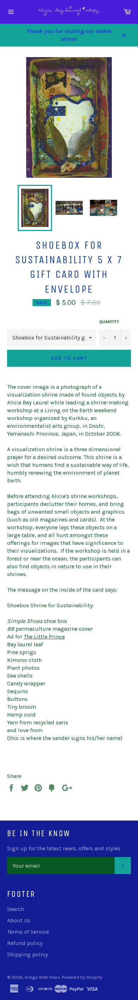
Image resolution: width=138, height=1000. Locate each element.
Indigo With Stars (42, 977)
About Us (18, 920)
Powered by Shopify (82, 977)
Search (15, 909)
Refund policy (24, 943)
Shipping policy (27, 954)
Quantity (109, 321)
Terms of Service (28, 931)
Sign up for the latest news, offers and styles (63, 848)
